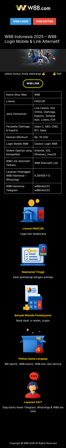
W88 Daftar (44, 21)
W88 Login (20, 21)
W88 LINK (33, 83)
